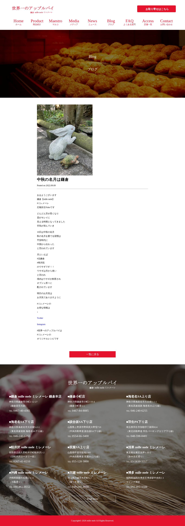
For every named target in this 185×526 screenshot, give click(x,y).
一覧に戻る (92, 354)
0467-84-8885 (80, 410)
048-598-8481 (139, 436)
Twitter (40, 318)
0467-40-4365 (21, 410)
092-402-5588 (139, 486)
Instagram (41, 324)
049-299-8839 (80, 486)
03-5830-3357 (139, 461)
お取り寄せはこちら (157, 9)
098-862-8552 (21, 486)
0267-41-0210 (21, 461)
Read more (92, 498)
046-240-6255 (139, 410)
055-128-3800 (80, 461)
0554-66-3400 (80, 436)
